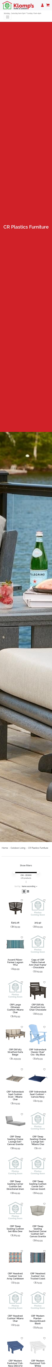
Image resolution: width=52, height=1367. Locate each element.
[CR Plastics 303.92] (37, 908)
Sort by (17, 886)
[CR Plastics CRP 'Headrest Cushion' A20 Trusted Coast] (37, 1259)
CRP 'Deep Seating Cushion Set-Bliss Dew (15, 1229)
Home (5, 848)
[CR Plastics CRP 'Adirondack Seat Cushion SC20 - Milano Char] (15, 1077)
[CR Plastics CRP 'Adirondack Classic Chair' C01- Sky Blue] (37, 1035)
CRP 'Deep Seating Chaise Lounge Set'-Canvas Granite (15, 1140)
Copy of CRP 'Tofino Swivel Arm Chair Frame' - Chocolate (38, 964)
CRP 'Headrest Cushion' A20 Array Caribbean (15, 1276)
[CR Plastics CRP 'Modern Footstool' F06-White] (37, 1346)
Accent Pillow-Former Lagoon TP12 (15, 962)
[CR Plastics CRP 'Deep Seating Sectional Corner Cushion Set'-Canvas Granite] (37, 1211)
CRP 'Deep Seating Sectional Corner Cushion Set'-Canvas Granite (38, 1231)
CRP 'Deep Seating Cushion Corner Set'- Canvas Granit (37, 1185)
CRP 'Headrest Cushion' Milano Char (15, 1318)
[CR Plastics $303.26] (15, 908)
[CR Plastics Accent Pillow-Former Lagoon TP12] (15, 945)
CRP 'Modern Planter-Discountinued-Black (38, 1320)
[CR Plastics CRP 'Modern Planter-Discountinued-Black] (37, 1301)
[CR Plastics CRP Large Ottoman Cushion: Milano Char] (15, 990)
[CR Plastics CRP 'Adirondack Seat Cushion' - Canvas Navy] (37, 1077)
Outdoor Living (18, 848)
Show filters (26, 865)
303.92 (37, 922)
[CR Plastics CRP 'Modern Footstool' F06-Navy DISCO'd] (15, 1346)
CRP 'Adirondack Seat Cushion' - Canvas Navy (37, 1094)
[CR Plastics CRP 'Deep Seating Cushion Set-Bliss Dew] (15, 1211)
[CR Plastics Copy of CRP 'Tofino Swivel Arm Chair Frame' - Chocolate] (37, 945)
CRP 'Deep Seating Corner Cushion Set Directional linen (15, 1185)
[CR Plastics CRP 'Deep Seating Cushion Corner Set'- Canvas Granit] (37, 1167)
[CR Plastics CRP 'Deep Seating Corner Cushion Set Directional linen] (15, 1167)
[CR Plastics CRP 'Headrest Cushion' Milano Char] (15, 1301)
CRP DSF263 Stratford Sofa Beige (15, 1052)
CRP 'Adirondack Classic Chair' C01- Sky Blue (37, 1052)
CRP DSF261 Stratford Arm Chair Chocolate (37, 1007)
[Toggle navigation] (7, 17)
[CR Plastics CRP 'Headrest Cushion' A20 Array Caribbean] (15, 1259)
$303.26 (15, 922)
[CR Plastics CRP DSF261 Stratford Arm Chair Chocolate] (37, 990)
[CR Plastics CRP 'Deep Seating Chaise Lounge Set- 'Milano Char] (37, 1122)
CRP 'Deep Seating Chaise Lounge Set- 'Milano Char (38, 1140)
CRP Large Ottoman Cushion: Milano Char (15, 1008)
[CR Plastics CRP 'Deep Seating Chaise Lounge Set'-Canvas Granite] (15, 1122)
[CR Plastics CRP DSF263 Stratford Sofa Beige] (15, 1035)
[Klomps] (18, 5)
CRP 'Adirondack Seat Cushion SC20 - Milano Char (15, 1095)
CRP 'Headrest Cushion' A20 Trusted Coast (37, 1276)
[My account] (42, 5)
